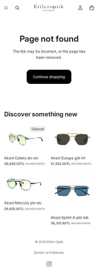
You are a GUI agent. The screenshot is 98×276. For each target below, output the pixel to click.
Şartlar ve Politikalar (49, 253)
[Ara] (17, 8)
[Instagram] (49, 264)
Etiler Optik (55, 242)
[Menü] (6, 8)
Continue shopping (49, 76)
